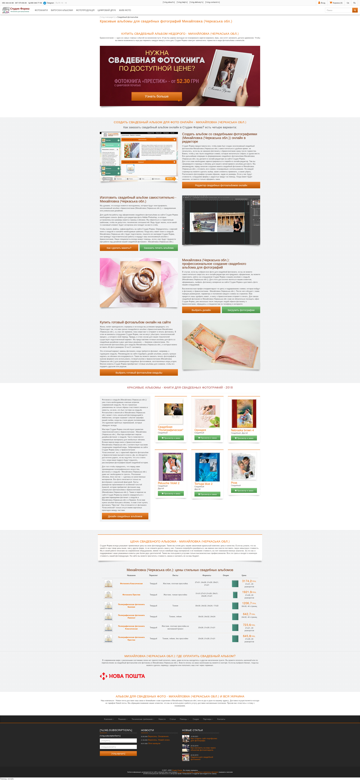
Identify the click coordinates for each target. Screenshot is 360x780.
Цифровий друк (107, 10)
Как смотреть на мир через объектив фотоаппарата (203, 748)
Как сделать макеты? (119, 248)
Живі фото (125, 10)
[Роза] (244, 466)
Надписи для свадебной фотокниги (202, 757)
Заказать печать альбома (159, 248)
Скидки (196, 719)
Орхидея (200, 430)
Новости (162, 719)
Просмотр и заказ (171, 437)
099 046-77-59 (36, 2)
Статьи (173, 719)
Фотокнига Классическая (131, 583)
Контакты (221, 719)
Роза (234, 482)
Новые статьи (192, 730)
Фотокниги (41, 10)
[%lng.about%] (169, 2)
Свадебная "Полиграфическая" (170, 428)
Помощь (183, 719)
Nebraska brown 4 (242, 430)
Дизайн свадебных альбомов (125, 516)
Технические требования (142, 719)
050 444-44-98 (8, 2)
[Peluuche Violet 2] (171, 467)
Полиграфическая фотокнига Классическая (131, 627)
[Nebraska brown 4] (244, 413)
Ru (354, 2)
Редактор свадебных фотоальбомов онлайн (221, 185)
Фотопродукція (85, 10)
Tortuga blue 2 (203, 484)
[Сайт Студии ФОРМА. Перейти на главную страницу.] (17, 10)
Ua (348, 2)
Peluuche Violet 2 (168, 483)
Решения (122, 719)
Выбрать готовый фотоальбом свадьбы (139, 372)
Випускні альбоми (62, 10)
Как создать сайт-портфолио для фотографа (204, 738)
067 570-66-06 (21, 2)
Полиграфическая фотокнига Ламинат (131, 616)
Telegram (50, 2)
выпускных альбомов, (186, 772)
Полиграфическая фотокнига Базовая (131, 605)
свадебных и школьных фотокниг (206, 772)
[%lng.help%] (182, 2)
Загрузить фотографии (241, 310)
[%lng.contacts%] (212, 2)
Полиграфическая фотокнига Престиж (131, 638)
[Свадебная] (171, 412)
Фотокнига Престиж (131, 594)
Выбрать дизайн (201, 310)
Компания (108, 719)
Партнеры (207, 719)
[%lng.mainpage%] (107, 17)
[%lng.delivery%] (196, 2)
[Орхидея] (207, 413)
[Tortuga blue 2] (207, 467)
